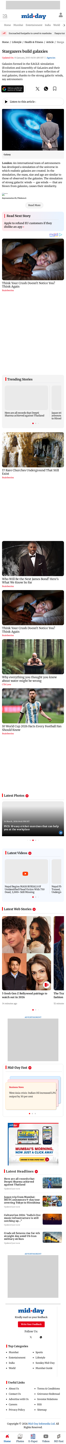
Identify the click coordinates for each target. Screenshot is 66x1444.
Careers (13, 1317)
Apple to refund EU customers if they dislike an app (28, 225)
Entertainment (17, 1270)
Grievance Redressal (48, 1306)
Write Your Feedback (31, 1237)
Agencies (51, 57)
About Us (14, 1301)
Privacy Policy (17, 1322)
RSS (39, 1317)
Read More (34, 205)
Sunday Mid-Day (45, 1275)
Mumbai (14, 1265)
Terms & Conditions (48, 1301)
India (12, 1275)
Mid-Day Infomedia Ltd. (41, 1336)
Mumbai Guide (44, 1281)
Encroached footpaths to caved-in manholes (30, 33)
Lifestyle (40, 1270)
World (12, 1281)
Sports (39, 1265)
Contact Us (15, 1306)
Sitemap (42, 1322)
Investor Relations (47, 1312)
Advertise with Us (19, 1312)
